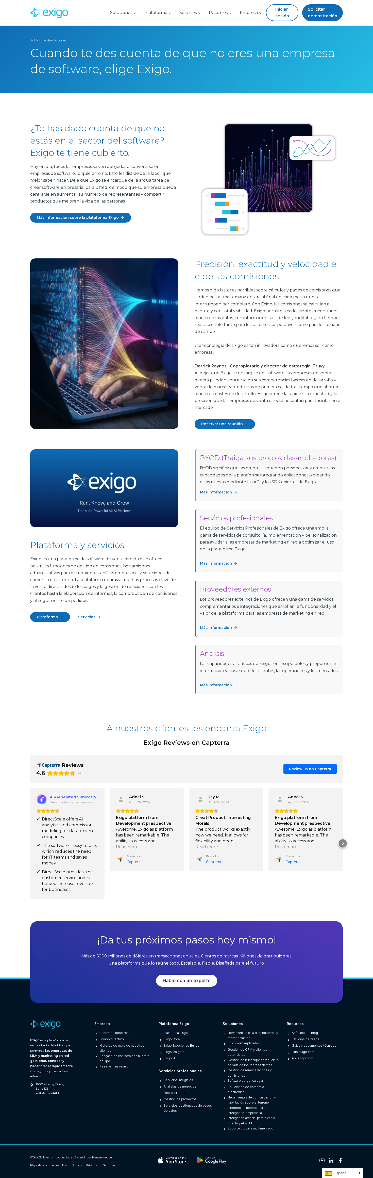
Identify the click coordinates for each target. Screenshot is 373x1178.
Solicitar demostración (322, 12)
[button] (30, 843)
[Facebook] (340, 1160)
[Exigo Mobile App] (172, 1160)
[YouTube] (322, 1160)
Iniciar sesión (282, 12)
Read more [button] (127, 846)
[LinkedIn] (331, 1160)
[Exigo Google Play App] (211, 1160)
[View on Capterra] (121, 799)
